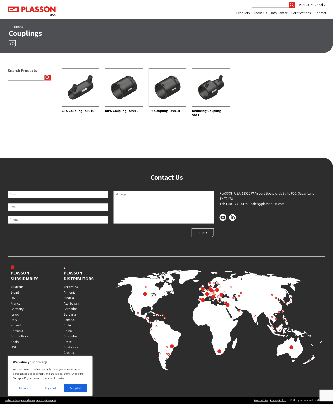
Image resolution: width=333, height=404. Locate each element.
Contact (320, 13)
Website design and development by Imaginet (30, 400)
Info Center (279, 13)
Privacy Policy (278, 400)
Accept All (75, 388)
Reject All (50, 388)
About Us (260, 13)
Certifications (301, 13)
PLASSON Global (311, 5)
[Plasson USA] (33, 11)
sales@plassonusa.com (267, 204)
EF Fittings (16, 27)
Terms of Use (261, 400)
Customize (25, 388)
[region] (50, 376)
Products (243, 13)
